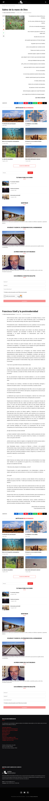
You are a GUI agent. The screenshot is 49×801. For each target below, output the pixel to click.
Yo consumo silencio (14, 181)
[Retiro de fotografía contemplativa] (13, 134)
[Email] (3, 36)
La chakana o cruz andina (31, 123)
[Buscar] (45, 2)
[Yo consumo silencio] (5, 183)
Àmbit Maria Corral (6, 731)
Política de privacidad (22, 292)
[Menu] (3, 2)
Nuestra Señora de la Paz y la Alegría (10, 730)
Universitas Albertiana (6, 727)
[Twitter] (3, 23)
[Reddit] (3, 29)
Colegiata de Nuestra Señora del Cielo (10, 738)
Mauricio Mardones (34, 796)
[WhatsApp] (3, 32)
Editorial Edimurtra (6, 733)
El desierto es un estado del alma (33, 141)
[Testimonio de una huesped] (13, 116)
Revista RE (4, 736)
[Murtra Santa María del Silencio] (24, 2)
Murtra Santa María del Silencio (9, 12)
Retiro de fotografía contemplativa (10, 141)
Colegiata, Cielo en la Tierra (8, 740)
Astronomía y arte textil (15, 195)
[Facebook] (3, 19)
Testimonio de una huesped (9, 123)
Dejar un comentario (24, 165)
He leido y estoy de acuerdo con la (15, 292)
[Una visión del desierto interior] (36, 152)
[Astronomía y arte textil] (5, 197)
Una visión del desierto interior (32, 159)
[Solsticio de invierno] (5, 190)
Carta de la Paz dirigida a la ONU (9, 737)
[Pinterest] (3, 26)
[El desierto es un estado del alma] (36, 134)
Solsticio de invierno (14, 188)
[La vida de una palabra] (13, 152)
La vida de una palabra (7, 159)
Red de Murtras (5, 734)
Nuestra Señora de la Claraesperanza (10, 728)
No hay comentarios (27, 12)
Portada (3, 5)
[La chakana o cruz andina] (36, 116)
